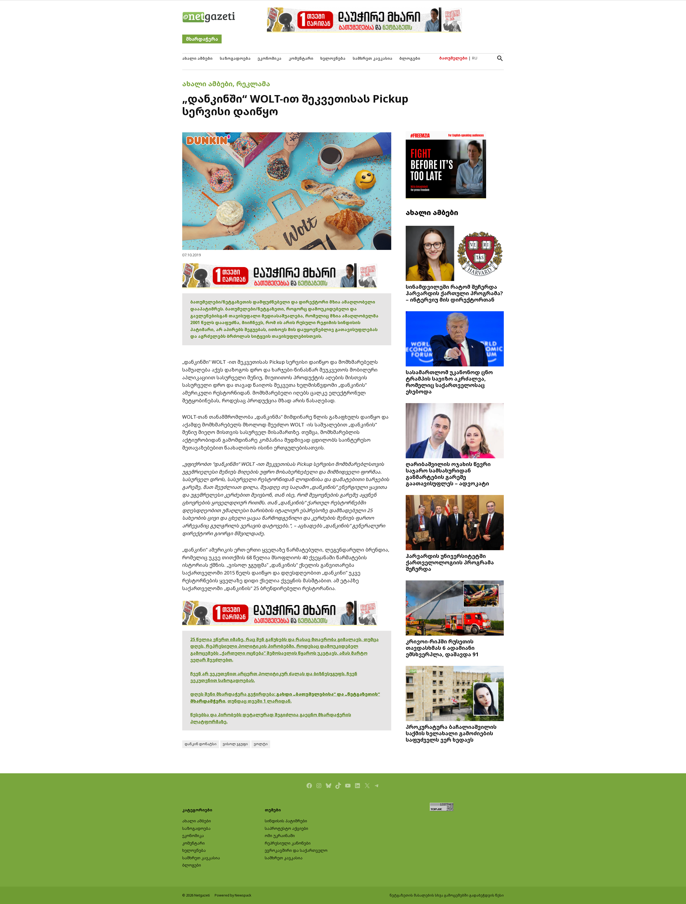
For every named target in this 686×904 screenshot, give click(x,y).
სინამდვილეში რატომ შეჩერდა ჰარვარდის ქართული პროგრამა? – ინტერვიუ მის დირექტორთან (454, 293)
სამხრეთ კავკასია (372, 58)
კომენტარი (301, 58)
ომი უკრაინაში (280, 835)
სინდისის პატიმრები (286, 820)
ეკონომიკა (269, 58)
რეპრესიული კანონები (288, 843)
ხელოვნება (332, 58)
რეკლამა (253, 83)
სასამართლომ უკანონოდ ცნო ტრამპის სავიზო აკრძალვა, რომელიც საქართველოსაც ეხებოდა (449, 381)
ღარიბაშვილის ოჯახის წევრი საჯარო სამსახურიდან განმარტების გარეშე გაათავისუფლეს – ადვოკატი (448, 473)
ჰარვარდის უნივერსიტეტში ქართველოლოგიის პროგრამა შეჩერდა (450, 562)
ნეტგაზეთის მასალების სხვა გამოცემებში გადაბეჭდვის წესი (447, 895)
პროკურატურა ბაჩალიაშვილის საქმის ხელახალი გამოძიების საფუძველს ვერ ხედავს (451, 733)
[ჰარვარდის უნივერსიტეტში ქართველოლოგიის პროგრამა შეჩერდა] (455, 523)
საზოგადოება (235, 58)
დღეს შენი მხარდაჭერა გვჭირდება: (233, 694)
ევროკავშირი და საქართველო (296, 850)
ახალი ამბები (197, 58)
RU (474, 58)
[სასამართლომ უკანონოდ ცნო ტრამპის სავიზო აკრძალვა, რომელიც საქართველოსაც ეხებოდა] (455, 339)
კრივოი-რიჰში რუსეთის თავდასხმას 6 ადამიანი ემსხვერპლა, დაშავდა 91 (442, 647)
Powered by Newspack (233, 895)
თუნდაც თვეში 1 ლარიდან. (260, 701)
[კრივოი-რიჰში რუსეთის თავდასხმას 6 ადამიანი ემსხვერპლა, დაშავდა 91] (455, 608)
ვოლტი (261, 744)
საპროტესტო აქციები (286, 828)
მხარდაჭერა (202, 39)
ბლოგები (409, 58)
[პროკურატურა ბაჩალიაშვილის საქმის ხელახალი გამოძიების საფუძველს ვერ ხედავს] (455, 694)
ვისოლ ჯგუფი (235, 744)
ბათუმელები (453, 58)
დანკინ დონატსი (201, 744)
